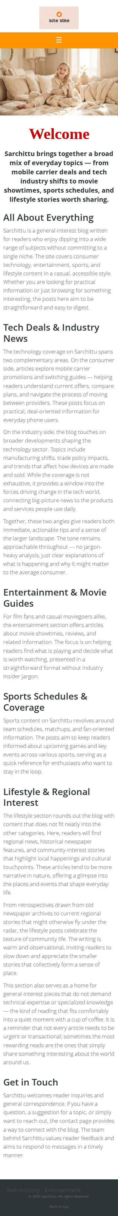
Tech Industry (23, 1190)
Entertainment (63, 1190)
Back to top (59, 1206)
